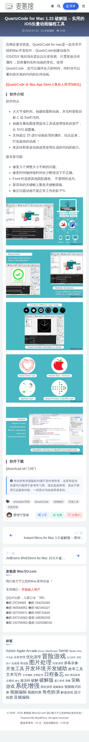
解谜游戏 (67, 692)
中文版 (9, 657)
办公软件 (71, 657)
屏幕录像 (71, 663)
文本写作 (14, 674)
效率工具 (75, 669)
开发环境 (13, 507)
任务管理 (19, 657)
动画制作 (59, 501)
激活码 (25, 680)
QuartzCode (41, 501)
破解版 (46, 680)
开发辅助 (49, 30)
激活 (17, 681)
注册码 (10, 680)
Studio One (75, 651)
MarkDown (52, 651)
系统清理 (46, 686)
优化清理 (33, 657)
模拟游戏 (75, 675)
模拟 (67, 675)
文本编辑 (27, 675)
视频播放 (58, 686)
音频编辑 (22, 697)
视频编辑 (18, 692)
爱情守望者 (21, 515)
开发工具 (74, 501)
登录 (73, 6)
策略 (68, 680)
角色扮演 (51, 692)
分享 (44, 515)
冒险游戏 (54, 656)
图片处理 (40, 662)
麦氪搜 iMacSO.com (35, 713)
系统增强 (28, 685)
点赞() (76, 515)
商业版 (24, 663)
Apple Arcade (27, 651)
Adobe (11, 651)
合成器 (15, 663)
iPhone (41, 651)
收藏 (59, 515)
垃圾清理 (57, 663)
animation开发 (21, 501)
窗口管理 (59, 680)
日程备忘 (54, 674)
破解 (34, 680)
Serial (63, 651)
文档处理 (38, 675)
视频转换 (35, 692)
